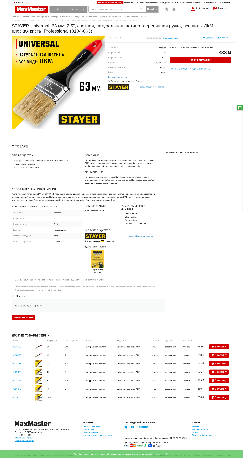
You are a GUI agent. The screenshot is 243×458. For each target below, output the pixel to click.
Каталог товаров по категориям (97, 435)
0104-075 (17, 389)
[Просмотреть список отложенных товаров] (166, 10)
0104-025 (17, 355)
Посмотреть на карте (24, 440)
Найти (153, 9)
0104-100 (17, 397)
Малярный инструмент (96, 17)
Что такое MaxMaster (92, 427)
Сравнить (224, 38)
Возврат (195, 432)
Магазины (129, 3)
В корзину (221, 346)
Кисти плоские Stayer (134, 17)
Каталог (25, 17)
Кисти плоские (115, 17)
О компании (88, 429)
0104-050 (17, 372)
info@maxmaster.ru (23, 438)
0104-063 (17, 380)
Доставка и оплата (192, 3)
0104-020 (17, 347)
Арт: (110, 38)
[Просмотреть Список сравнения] (173, 10)
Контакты (225, 3)
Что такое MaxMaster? (147, 3)
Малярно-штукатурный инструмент (67, 17)
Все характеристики (117, 77)
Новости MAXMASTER (93, 432)
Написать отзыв (170, 38)
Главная (15, 17)
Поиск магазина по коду (110, 2)
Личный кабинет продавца (204, 435)
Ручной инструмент (40, 17)
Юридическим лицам (170, 3)
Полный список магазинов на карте (190, 69)
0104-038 (17, 363)
